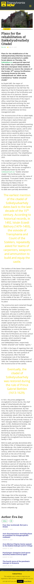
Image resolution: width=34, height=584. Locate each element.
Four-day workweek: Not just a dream (15, 526)
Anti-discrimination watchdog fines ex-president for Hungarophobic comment (17, 535)
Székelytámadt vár (8, 172)
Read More (27, 581)
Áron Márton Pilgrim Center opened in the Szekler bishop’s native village (17, 545)
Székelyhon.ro (6, 62)
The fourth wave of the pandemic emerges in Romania (16, 562)
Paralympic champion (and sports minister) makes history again (16, 553)
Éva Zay (3, 47)
